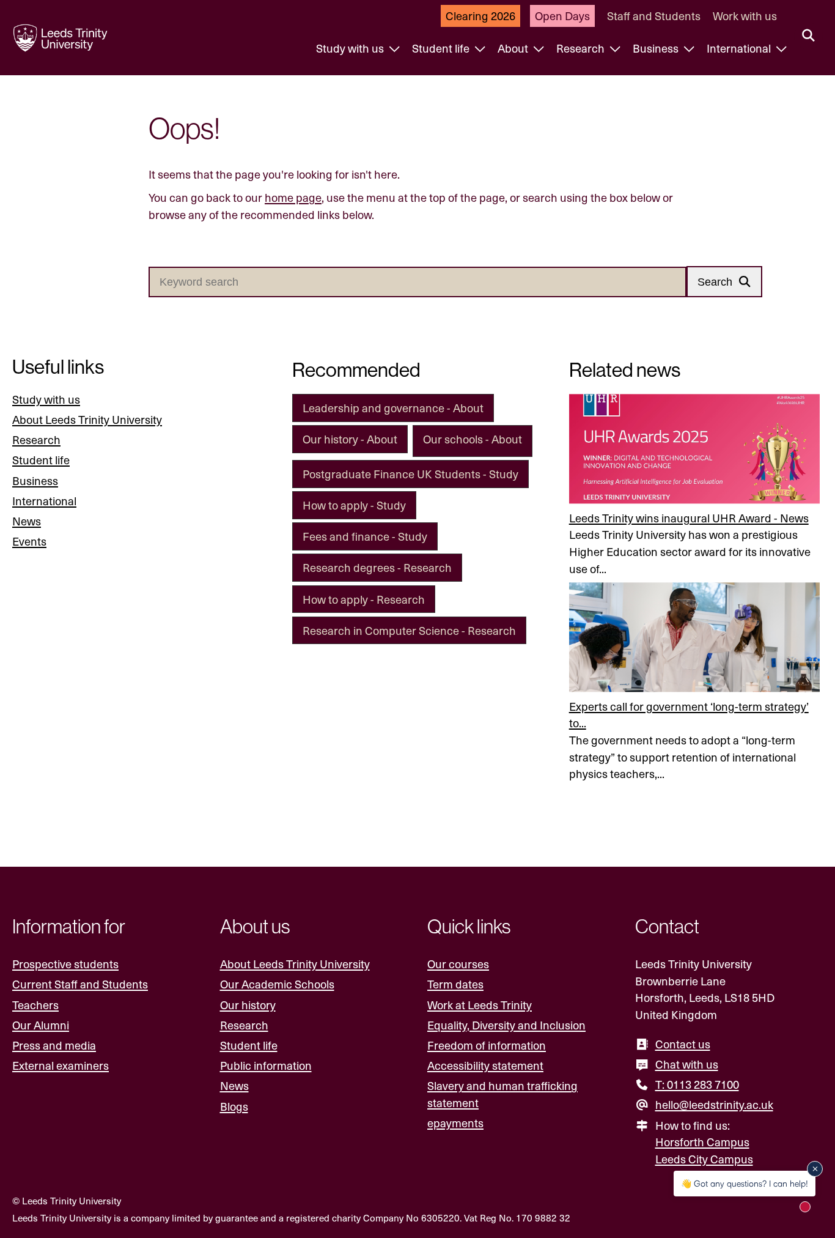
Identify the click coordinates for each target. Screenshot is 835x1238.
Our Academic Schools (277, 984)
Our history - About (350, 439)
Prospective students (65, 963)
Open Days (562, 15)
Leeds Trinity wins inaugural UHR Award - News (689, 517)
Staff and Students (654, 15)
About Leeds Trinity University (87, 419)
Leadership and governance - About (393, 407)
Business (657, 48)
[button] (724, 281)
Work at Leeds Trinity (479, 1004)
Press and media (54, 1045)
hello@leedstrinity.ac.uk (714, 1104)
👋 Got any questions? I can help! (744, 1183)
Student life (442, 48)
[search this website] (808, 36)
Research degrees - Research (377, 567)
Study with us (351, 48)
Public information (266, 1065)
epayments (455, 1122)
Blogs (234, 1106)
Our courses (458, 963)
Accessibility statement (485, 1065)
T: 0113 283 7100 (697, 1084)
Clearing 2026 (480, 15)
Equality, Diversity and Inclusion (506, 1024)
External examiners (60, 1065)
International (740, 48)
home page (293, 197)
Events (29, 541)
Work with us (745, 15)
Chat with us (686, 1064)
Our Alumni (40, 1024)
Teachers (35, 1004)
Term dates (455, 984)
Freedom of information (486, 1045)
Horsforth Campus (702, 1141)
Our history (248, 1004)
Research (581, 48)
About (514, 48)
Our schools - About (472, 439)
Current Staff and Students (80, 984)
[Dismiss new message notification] (815, 1169)
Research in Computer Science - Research (409, 630)
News (26, 520)
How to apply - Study (354, 505)
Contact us (682, 1043)
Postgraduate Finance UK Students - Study (410, 473)
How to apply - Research (364, 599)
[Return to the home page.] (60, 38)
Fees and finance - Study (365, 536)
